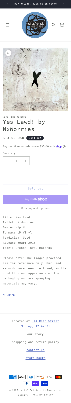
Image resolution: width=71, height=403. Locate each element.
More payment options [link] (35, 208)
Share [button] (11, 294)
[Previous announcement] (7, 4)
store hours (36, 358)
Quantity (9, 153)
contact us (36, 350)
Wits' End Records (33, 390)
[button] (7, 25)
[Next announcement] (64, 4)
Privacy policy (43, 395)
